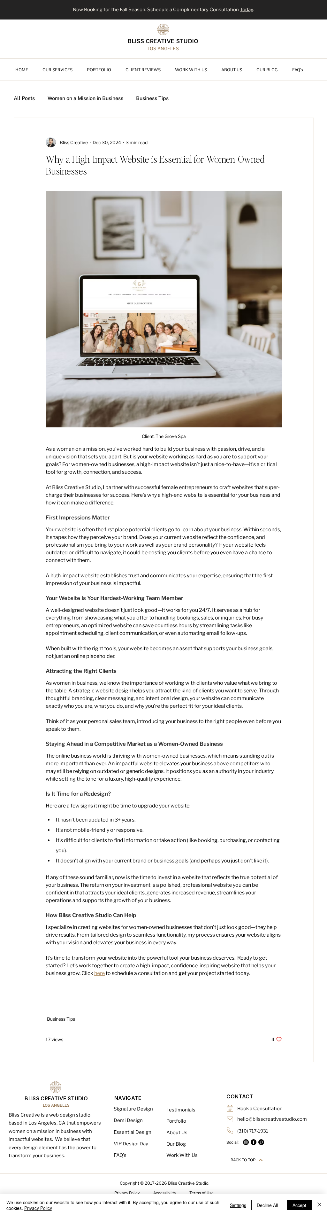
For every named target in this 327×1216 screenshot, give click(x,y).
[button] (61, 69)
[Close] (319, 1205)
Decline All (267, 1205)
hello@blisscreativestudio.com (272, 1119)
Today (246, 9)
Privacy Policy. (127, 1192)
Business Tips (152, 98)
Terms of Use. (202, 1192)
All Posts (24, 98)
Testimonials (180, 1110)
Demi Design (128, 1120)
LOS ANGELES (56, 1105)
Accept (299, 1205)
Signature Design (133, 1109)
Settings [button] (238, 1205)
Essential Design (132, 1132)
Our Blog (176, 1144)
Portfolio (176, 1121)
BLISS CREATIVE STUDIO (163, 41)
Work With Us (182, 1155)
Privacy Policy (38, 1208)
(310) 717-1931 (252, 1131)
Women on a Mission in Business (85, 98)
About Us (176, 1132)
